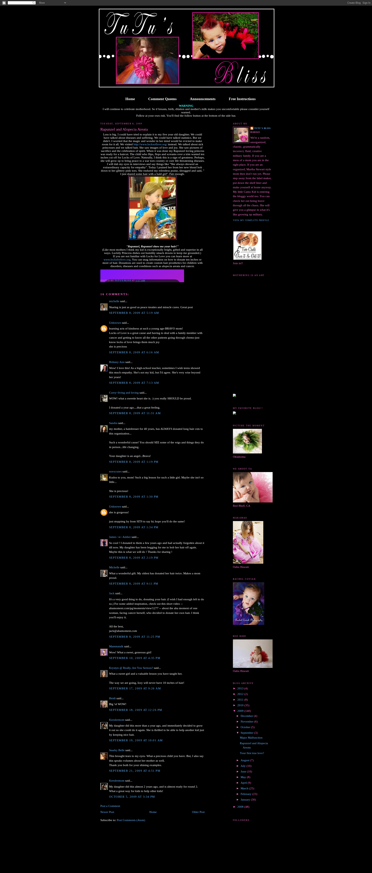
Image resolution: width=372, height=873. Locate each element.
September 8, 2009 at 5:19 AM (134, 312)
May (244, 777)
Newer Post (107, 812)
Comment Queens (162, 99)
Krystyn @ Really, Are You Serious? (131, 667)
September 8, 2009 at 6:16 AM (134, 352)
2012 (240, 694)
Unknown (115, 322)
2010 (240, 705)
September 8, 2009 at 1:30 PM (133, 496)
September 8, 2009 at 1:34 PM (133, 527)
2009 (240, 710)
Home (130, 99)
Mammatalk (116, 646)
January (246, 799)
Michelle (114, 567)
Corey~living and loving (124, 392)
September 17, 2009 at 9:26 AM (135, 688)
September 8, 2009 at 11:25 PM (134, 636)
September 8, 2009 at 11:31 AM (135, 413)
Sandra (113, 423)
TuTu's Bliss (262, 128)
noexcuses (115, 471)
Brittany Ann (117, 362)
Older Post (198, 812)
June (244, 771)
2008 (240, 806)
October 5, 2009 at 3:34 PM (132, 796)
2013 (240, 688)
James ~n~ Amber (120, 536)
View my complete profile (251, 220)
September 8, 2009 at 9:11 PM (133, 583)
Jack (112, 593)
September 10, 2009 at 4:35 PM (134, 658)
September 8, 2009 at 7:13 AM (134, 382)
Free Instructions (242, 99)
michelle (114, 301)
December (247, 715)
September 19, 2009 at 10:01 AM (136, 740)
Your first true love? (252, 753)
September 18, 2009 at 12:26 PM (135, 709)
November (247, 721)
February (246, 794)
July (243, 765)
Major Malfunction (251, 737)
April (244, 782)
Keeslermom (116, 719)
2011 (240, 699)
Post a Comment (110, 806)
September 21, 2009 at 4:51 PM (134, 770)
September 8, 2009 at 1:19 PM (133, 461)
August (245, 760)
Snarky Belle (117, 750)
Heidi (112, 698)
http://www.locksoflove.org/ (150, 144)
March (245, 788)
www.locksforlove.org (117, 259)
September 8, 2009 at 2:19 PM (133, 557)
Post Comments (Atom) (131, 820)
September (247, 732)
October (246, 727)
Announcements (202, 99)
